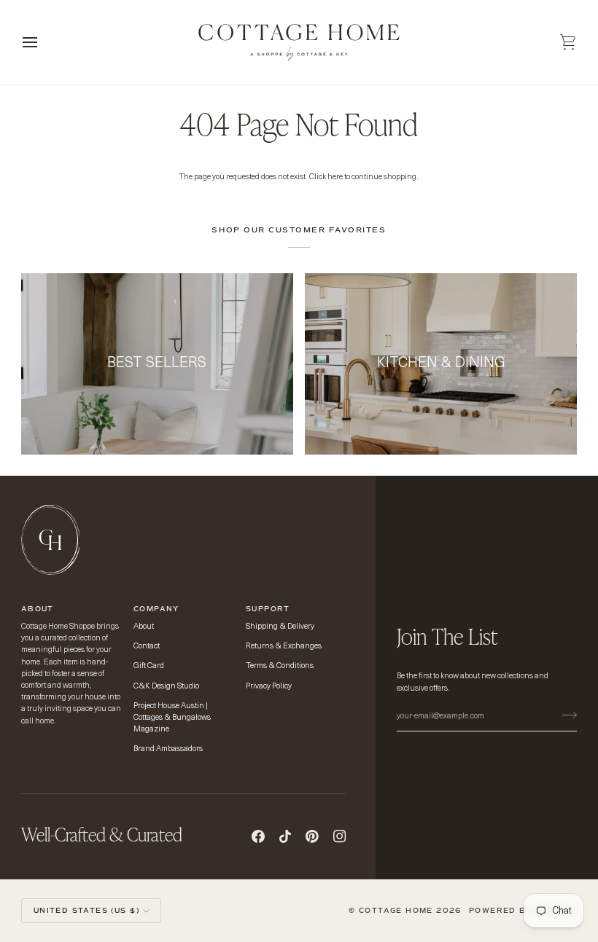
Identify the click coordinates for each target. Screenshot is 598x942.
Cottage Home (397, 910)
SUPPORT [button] (268, 609)
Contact (146, 647)
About (143, 627)
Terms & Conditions (280, 666)
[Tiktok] (285, 836)
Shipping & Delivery (280, 627)
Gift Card (148, 666)
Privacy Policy (269, 687)
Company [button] (156, 609)
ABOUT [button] (37, 609)
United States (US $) (86, 910)
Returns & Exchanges (284, 647)
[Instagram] (339, 836)
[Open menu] (43, 42)
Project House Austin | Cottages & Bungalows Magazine (172, 718)
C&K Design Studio (166, 687)
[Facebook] (258, 836)
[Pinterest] (312, 836)
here (335, 177)
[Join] (565, 714)
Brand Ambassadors (168, 749)
